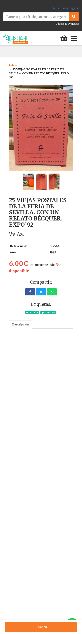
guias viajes (48, 312)
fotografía (32, 312)
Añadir (42, 627)
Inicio (13, 65)
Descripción (20, 324)
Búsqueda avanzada (67, 23)
